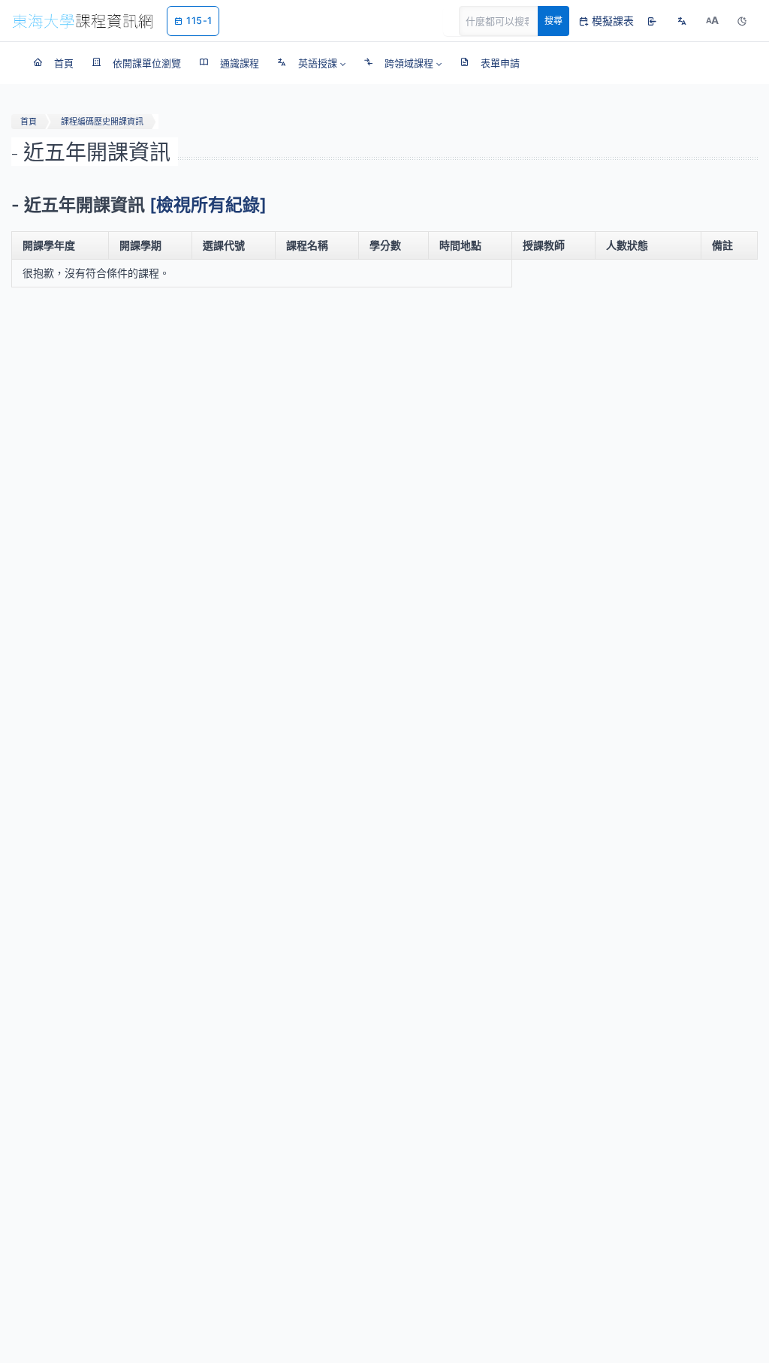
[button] (311, 63)
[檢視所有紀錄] (208, 204)
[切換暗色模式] (742, 21)
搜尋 (553, 20)
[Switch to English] (682, 21)
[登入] (652, 21)
